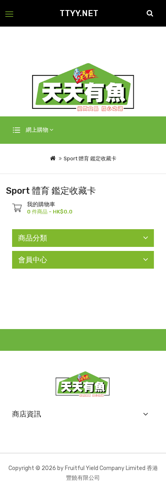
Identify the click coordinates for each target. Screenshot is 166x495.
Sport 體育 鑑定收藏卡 (90, 158)
